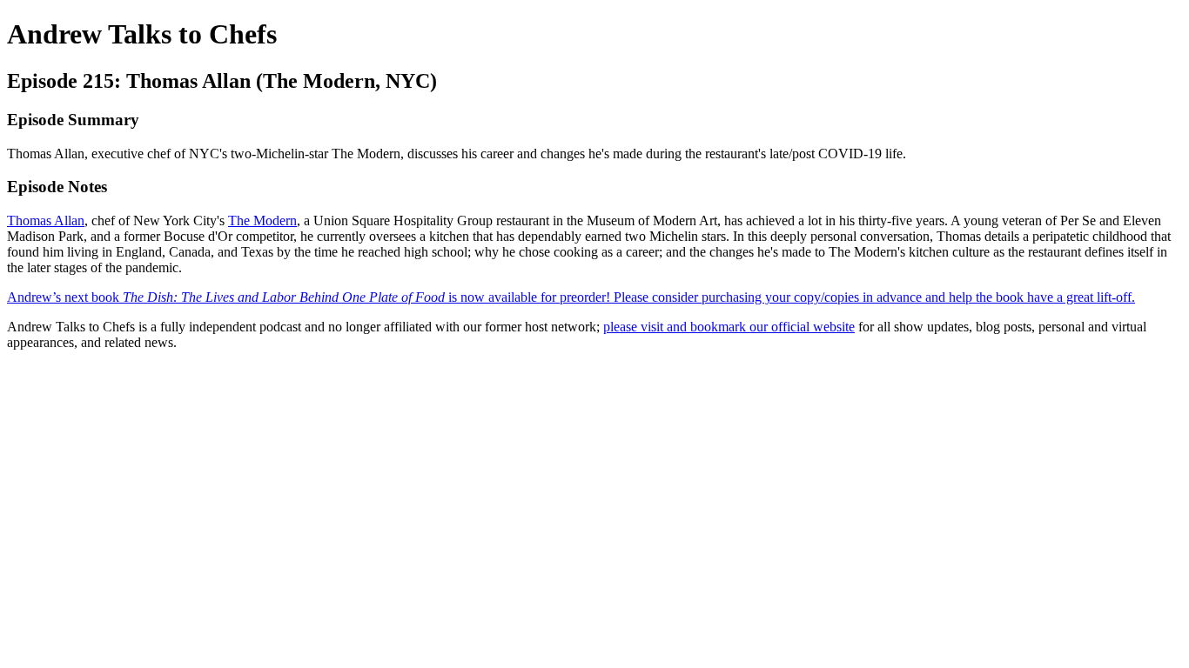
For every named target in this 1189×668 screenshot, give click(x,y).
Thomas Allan (45, 220)
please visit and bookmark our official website (729, 326)
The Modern (262, 220)
